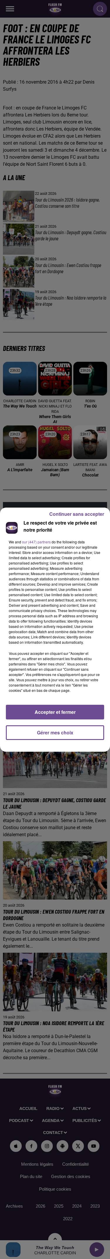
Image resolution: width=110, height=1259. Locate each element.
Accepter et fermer (55, 712)
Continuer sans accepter (76, 514)
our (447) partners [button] (36, 541)
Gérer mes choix (55, 732)
